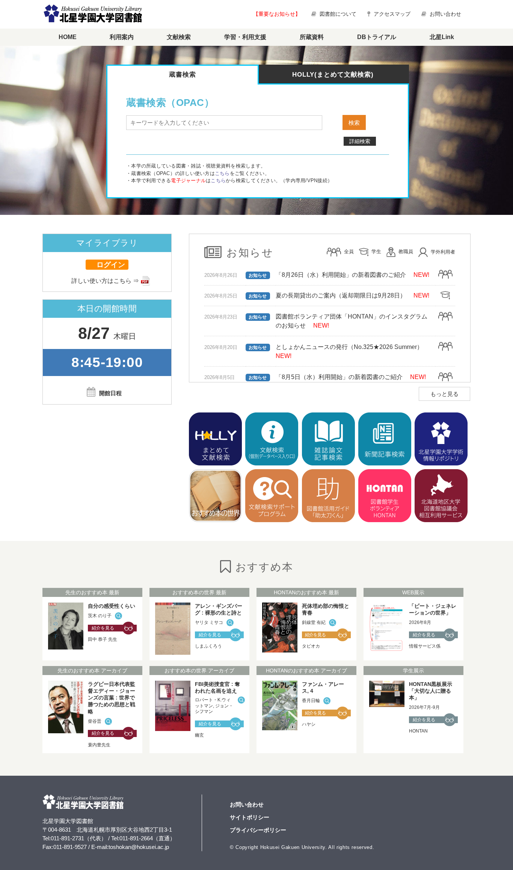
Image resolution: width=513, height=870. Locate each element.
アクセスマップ (391, 14)
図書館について (338, 14)
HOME (68, 37)
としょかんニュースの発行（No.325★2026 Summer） (349, 347)
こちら (222, 173)
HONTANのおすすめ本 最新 (306, 592)
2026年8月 (420, 622)
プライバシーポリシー (258, 830)
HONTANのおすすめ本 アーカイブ (306, 671)
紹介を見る (103, 628)
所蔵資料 (312, 37)
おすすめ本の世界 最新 (199, 592)
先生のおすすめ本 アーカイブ (92, 671)
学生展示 (413, 671)
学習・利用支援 (245, 37)
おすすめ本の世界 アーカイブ (199, 671)
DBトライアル (376, 37)
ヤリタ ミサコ (209, 622)
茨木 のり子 (100, 615)
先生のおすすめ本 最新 (92, 592)
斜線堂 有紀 (314, 622)
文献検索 (179, 37)
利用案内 (122, 37)
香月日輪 (311, 700)
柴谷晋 (94, 721)
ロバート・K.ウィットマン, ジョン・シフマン (214, 705)
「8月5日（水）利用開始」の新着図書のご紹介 (339, 377)
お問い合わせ (444, 14)
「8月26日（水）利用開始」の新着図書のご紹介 (341, 275)
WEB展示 (413, 592)
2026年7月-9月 (424, 707)
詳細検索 (359, 141)
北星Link (442, 37)
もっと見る (444, 394)
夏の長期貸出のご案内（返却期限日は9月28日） (341, 295)
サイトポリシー (249, 817)
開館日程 (110, 393)
